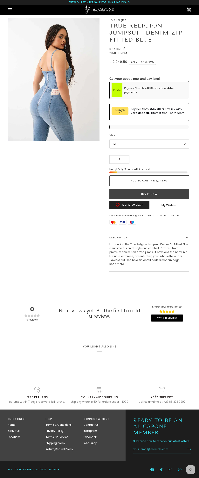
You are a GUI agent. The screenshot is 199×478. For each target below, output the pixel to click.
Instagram (90, 431)
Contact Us (91, 425)
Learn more (176, 113)
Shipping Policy (55, 443)
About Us (14, 431)
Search (54, 469)
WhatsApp (90, 443)
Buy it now (149, 194)
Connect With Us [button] (96, 419)
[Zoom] (15, 133)
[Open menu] (13, 9)
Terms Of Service (57, 437)
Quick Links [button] (16, 419)
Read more (116, 264)
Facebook (90, 437)
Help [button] (49, 419)
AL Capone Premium (25, 469)
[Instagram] (170, 469)
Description (118, 237)
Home (12, 425)
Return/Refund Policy (59, 449)
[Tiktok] (161, 469)
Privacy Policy (55, 431)
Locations (14, 437)
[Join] (188, 449)
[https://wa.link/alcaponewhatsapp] (180, 469)
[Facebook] (152, 469)
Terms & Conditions (59, 425)
